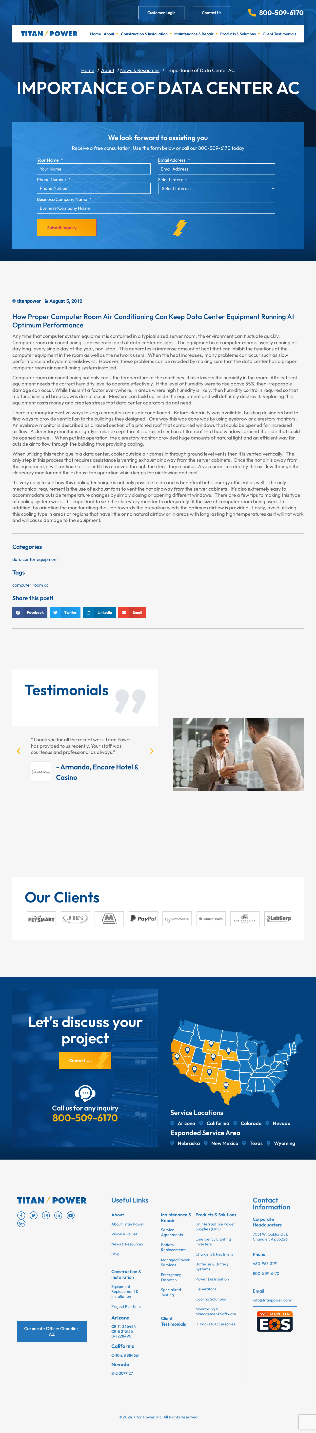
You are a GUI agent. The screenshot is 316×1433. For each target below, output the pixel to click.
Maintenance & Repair (194, 34)
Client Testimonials (279, 34)
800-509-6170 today (221, 148)
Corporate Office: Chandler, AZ (51, 1331)
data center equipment (35, 559)
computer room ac (30, 585)
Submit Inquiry (62, 227)
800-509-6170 (85, 1117)
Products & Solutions (238, 34)
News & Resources (139, 70)
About (109, 34)
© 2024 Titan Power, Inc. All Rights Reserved (158, 1416)
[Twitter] (34, 1215)
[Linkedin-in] (58, 1215)
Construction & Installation (144, 34)
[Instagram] (46, 1215)
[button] (29, 612)
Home (95, 34)
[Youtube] (71, 1215)
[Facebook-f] (21, 1215)
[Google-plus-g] (21, 1223)
